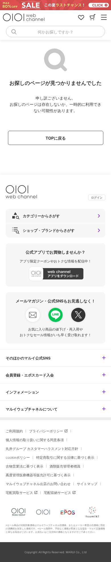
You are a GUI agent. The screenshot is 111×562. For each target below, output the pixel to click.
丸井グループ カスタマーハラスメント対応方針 (42, 449)
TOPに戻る (56, 138)
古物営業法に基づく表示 (24, 466)
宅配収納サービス (57, 493)
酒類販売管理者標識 (65, 466)
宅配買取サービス (19, 493)
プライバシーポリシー (46, 431)
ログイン (96, 197)
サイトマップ (87, 484)
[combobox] (55, 31)
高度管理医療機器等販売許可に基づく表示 (38, 475)
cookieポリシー (18, 457)
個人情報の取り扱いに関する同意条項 (35, 440)
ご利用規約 (14, 431)
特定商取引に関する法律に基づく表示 (65, 457)
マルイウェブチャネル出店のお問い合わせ (38, 484)
